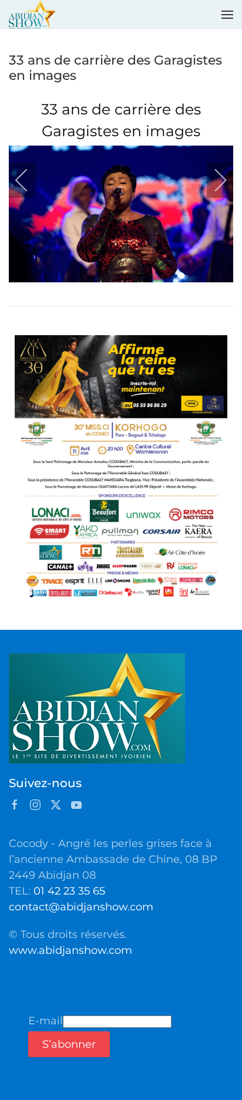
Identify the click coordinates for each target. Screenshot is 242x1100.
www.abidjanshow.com (70, 950)
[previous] (29, 180)
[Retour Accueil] (32, 14)
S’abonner (69, 1044)
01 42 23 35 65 (69, 891)
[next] (212, 180)
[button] (227, 14)
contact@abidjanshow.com (81, 906)
